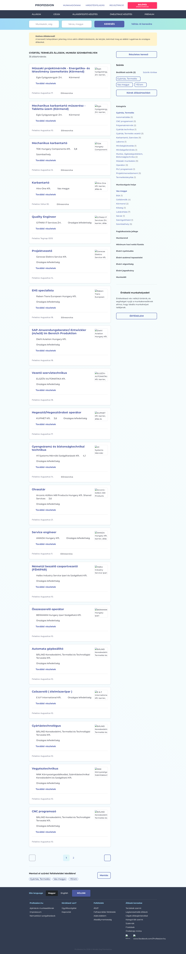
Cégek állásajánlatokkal (137, 916)
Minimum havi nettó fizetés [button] (130, 244)
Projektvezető (42, 251)
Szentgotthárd (124, 220)
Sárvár (120, 216)
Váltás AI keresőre (141, 24)
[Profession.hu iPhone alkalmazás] (126, 892)
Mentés (104, 875)
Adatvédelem (100, 916)
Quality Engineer (44, 216)
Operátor (122, 165)
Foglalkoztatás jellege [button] (127, 231)
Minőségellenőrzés (126, 150)
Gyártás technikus (126, 129)
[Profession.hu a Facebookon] (149, 938)
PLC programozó (125, 169)
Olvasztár (38, 489)
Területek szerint (133, 908)
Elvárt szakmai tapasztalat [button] (129, 257)
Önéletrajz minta (134, 931)
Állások (36, 14)
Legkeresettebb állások (137, 912)
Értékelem (137, 316)
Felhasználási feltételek (105, 912)
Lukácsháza (123, 212)
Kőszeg (121, 208)
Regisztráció (116, 5)
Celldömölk (123, 199)
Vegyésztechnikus (45, 768)
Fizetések (130, 927)
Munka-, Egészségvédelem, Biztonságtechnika (129, 155)
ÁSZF (96, 908)
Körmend (122, 203)
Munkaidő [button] (121, 277)
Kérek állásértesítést (138, 93)
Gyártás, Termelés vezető (130, 133)
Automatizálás (124, 117)
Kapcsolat (66, 912)
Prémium (149, 14)
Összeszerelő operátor (48, 609)
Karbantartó (40, 182)
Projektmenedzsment (128, 173)
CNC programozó (44, 811)
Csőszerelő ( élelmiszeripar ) (52, 691)
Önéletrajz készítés (121, 14)
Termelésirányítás (126, 177)
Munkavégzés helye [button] (126, 184)
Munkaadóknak (72, 5)
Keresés (109, 24)
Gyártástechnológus (46, 725)
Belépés (142, 5)
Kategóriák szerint (134, 919)
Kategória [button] (121, 106)
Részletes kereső (138, 54)
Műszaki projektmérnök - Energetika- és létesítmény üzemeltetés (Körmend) (61, 70)
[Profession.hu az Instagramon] (129, 938)
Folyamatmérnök (126, 125)
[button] (128, 79)
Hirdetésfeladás (95, 5)
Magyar (52, 893)
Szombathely (124, 224)
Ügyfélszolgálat (69, 908)
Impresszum (36, 912)
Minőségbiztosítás (126, 146)
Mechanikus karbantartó (49, 143)
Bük (119, 195)
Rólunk (81, 893)
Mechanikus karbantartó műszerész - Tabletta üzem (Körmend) (59, 107)
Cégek (56, 14)
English (64, 893)
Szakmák (130, 923)
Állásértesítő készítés (85, 14)
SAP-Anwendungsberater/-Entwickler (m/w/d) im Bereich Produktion (59, 331)
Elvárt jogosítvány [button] (125, 270)
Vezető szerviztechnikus (49, 372)
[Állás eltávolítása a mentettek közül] (105, 93)
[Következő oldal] (107, 858)
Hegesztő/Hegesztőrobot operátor (56, 412)
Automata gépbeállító (47, 648)
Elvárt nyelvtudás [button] (124, 251)
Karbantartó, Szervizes (128, 137)
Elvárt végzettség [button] (125, 264)
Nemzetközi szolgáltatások (42, 916)
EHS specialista (43, 290)
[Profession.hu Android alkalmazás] (145, 892)
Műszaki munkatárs (127, 161)
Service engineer (44, 532)
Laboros (121, 141)
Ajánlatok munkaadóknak (42, 908)
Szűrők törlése (150, 72)
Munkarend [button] (122, 238)
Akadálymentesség (103, 919)
